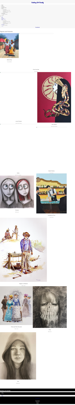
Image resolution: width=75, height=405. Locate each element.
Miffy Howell (49, 331)
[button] (37, 16)
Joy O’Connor (51, 217)
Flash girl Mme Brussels (16, 326)
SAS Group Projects (5, 12)
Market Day (9, 59)
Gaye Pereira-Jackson (19, 123)
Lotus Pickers (19, 121)
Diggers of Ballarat (23, 283)
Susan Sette (36, 71)
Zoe (18, 381)
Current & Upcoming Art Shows (6, 10)
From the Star (36, 69)
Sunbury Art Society (37, 2)
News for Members (5, 14)
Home (2, 392)
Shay (50, 329)
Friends (17, 210)
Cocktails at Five (51, 215)
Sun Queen (54, 124)
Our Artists (3, 6)
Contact (3, 393)
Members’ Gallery (4, 7)
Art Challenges (4, 9)
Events (2, 8)
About (2, 17)
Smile (18, 173)
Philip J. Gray (23, 285)
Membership (3, 13)
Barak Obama (51, 170)
